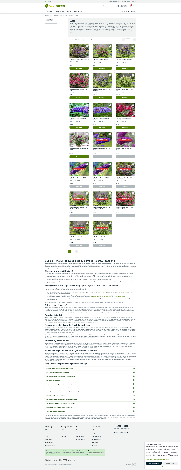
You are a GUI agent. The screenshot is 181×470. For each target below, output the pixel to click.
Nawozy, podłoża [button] (78, 11)
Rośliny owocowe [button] (60, 11)
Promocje (124, 11)
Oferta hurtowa (48, 439)
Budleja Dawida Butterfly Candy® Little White (124, 90)
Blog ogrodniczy (131, 11)
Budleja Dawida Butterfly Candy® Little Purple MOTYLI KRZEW (101, 208)
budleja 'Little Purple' (126, 292)
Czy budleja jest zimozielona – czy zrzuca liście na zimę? (61, 388)
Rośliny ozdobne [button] (49, 11)
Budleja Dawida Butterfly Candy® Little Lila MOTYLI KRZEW (125, 178)
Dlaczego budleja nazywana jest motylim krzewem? (59, 368)
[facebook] (133, 464)
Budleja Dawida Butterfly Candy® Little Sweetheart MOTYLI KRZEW (78, 237)
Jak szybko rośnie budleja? (53, 380)
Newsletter (94, 445)
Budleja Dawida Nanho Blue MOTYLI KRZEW (101, 119)
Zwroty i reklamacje (125, 1)
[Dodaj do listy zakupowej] (87, 45)
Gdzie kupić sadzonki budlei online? (55, 411)
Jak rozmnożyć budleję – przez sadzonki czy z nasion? (60, 403)
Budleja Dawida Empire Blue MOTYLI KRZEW (78, 119)
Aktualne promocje (80, 439)
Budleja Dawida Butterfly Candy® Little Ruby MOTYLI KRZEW (124, 208)
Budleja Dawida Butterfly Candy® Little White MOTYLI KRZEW (101, 237)
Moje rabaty (95, 442)
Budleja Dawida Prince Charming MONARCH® (123, 119)
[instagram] (135, 464)
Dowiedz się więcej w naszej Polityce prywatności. (157, 459)
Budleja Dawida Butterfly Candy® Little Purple (124, 60)
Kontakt (134, 1)
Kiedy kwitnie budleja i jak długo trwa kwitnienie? (59, 384)
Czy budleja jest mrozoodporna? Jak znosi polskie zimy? (60, 376)
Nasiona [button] (69, 11)
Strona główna (48, 15)
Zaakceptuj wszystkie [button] (154, 463)
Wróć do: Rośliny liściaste (51, 23)
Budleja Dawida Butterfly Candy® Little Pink (101, 60)
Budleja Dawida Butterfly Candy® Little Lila (79, 59)
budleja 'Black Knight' (102, 292)
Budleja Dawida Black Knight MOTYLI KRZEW (78, 178)
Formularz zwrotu (65, 433)
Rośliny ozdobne (58, 15)
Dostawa (47, 433)
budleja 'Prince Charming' (120, 296)
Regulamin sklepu (49, 442)
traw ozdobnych (86, 312)
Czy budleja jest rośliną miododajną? (55, 395)
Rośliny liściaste (69, 15)
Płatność (47, 436)
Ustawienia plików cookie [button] (162, 466)
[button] (48, 1)
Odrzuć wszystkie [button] (170, 463)
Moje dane (94, 429)
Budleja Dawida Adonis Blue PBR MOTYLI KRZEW (102, 149)
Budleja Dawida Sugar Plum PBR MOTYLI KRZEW (79, 149)
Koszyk (93, 433)
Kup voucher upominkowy (82, 433)
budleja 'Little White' (93, 295)
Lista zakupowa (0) (114, 1)
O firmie (47, 429)
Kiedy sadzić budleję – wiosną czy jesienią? (57, 372)
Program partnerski (80, 436)
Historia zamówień (96, 439)
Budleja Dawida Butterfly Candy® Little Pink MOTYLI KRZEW (78, 208)
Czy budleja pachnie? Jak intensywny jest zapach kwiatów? (61, 399)
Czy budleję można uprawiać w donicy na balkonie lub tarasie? (62, 392)
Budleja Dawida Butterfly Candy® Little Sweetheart (101, 90)
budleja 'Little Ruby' (106, 296)
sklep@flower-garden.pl (121, 432)
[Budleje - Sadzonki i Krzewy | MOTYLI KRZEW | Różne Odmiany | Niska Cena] (55, 5)
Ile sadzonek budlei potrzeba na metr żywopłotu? (59, 407)
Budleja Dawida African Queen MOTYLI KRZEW (124, 149)
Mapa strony (64, 436)
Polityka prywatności (50, 445)
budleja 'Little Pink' (96, 296)
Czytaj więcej (73, 34)
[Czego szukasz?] (103, 6)
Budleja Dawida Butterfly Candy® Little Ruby (78, 90)
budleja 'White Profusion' (80, 295)
